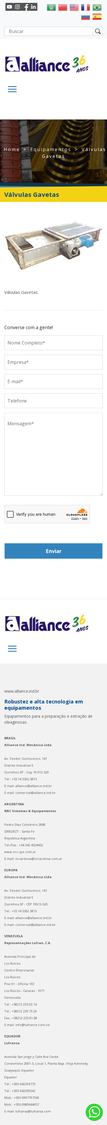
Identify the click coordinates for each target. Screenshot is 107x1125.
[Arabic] (51, 7)
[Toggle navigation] (12, 89)
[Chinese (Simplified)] (62, 7)
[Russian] (85, 16)
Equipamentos (50, 149)
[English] (74, 7)
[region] (53, 246)
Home (12, 149)
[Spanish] (97, 16)
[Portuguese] (97, 7)
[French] (85, 7)
